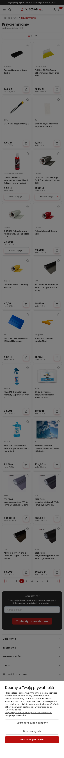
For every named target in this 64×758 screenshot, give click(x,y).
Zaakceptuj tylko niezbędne (32, 722)
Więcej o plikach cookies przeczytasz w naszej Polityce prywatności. (28, 714)
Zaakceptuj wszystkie (32, 739)
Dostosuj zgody (32, 731)
